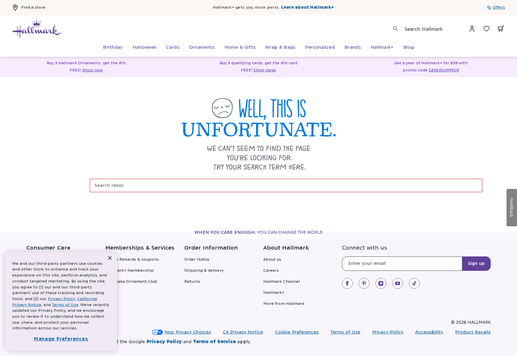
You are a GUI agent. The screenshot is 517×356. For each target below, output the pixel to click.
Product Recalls (473, 332)
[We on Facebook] (347, 283)
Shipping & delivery (203, 271)
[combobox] (430, 29)
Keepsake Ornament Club (131, 282)
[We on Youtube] (397, 283)
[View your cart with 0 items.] (501, 29)
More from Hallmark (284, 304)
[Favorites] (486, 29)
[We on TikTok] (414, 283)
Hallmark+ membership (129, 271)
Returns (192, 282)
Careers (271, 271)
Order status (196, 260)
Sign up (476, 264)
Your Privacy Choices (187, 332)
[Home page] (36, 28)
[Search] (395, 28)
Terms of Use (345, 332)
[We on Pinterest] (364, 283)
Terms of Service (214, 342)
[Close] (110, 258)
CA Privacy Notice (243, 332)
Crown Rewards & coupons (132, 260)
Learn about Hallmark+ (307, 8)
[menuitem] (112, 47)
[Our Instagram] (380, 283)
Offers (499, 8)
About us (272, 260)
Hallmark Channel (281, 282)
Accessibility (429, 332)
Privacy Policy (387, 332)
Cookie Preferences (297, 332)
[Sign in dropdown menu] (472, 29)
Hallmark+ (273, 293)
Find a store (33, 8)
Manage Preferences (61, 339)
